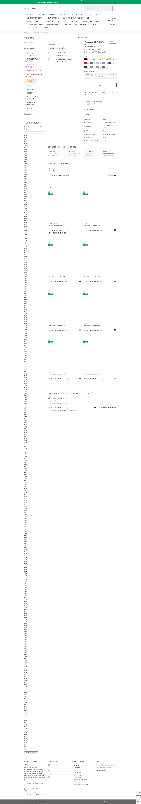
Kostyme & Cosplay (31, 98)
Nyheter (52, 187)
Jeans (98, 15)
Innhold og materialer (80, 779)
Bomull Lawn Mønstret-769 (57, 277)
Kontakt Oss (77, 772)
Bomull (31, 15)
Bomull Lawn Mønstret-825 (57, 374)
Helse (30, 89)
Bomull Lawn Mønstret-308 (92, 225)
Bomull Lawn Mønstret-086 (92, 277)
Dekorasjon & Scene (33, 75)
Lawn (85, 223)
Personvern (77, 777)
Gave (29, 86)
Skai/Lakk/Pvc (53, 223)
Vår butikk (77, 767)
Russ (30, 108)
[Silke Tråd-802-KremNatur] (51, 59)
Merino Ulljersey (54, 171)
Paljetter (62, 21)
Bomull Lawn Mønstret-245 (57, 325)
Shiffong (87, 21)
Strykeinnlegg (35, 25)
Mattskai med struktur (55, 225)
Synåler (66, 25)
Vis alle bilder (51, 44)
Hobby (30, 93)
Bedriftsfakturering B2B (81, 784)
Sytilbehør (81, 25)
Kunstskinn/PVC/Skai (72, 18)
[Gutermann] (34, 115)
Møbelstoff (33, 21)
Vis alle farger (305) (31, 752)
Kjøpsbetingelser (79, 775)
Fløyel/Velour (76, 15)
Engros (76, 770)
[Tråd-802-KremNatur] (51, 52)
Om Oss (76, 765)
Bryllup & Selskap (31, 60)
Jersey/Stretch (35, 18)
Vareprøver (77, 782)
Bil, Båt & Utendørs (30, 54)
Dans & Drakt (34, 71)
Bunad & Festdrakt (30, 66)
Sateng (74, 21)
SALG (45, 28)
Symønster (53, 25)
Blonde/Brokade (47, 15)
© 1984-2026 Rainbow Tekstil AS (35, 801)
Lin (88, 18)
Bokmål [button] (86, 2)
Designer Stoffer (31, 81)
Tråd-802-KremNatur (62, 52)
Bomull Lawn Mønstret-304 (92, 325)
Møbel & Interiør (30, 103)
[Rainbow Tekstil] (34, 9)
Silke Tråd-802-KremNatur (64, 59)
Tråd (94, 25)
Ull (37, 28)
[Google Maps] (106, 771)
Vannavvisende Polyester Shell (58, 403)
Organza (48, 21)
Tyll (29, 28)
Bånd (62, 15)
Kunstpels (53, 18)
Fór (90, 15)
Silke (98, 21)
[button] (47, 2)
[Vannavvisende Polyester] (56, 398)
